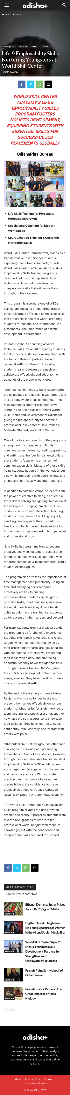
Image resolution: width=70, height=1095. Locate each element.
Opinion (45, 46)
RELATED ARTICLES (19, 887)
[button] (6, 5)
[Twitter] (30, 84)
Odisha (34, 46)
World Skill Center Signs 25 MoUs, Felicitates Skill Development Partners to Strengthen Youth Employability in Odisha (43, 951)
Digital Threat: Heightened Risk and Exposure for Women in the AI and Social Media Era (45, 927)
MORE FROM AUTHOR (21, 893)
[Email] (48, 84)
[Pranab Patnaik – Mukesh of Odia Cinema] (13, 974)
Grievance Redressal (35, 1083)
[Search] (64, 5)
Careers (48, 1079)
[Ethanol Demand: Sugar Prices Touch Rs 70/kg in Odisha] (13, 908)
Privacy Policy (32, 1079)
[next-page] (12, 1008)
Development (9, 46)
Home (5, 14)
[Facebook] (21, 84)
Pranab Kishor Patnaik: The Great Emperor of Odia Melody (43, 993)
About (18, 1079)
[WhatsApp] (39, 84)
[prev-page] (6, 1008)
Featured (18, 14)
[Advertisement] (35, 847)
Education (23, 46)
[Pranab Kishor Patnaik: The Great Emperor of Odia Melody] (13, 993)
